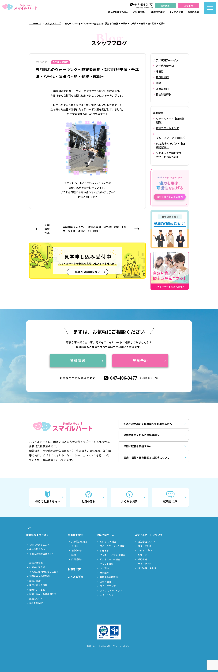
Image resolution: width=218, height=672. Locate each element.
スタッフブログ (53, 23)
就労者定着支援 (37, 567)
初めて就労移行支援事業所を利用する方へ (148, 424)
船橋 (158, 83)
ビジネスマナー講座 (110, 559)
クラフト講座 (106, 563)
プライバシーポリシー (121, 646)
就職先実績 (35, 580)
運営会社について (147, 541)
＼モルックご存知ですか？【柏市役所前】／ (169, 155)
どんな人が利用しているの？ (43, 571)
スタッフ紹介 (144, 546)
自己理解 (104, 550)
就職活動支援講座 (109, 577)
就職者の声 (193, 12)
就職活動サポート (38, 562)
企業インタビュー (38, 589)
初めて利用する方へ (118, 12)
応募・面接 (105, 581)
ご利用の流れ (140, 12)
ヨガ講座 (104, 568)
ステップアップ (108, 586)
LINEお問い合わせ (147, 568)
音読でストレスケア (167, 128)
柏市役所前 (162, 77)
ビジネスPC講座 (108, 541)
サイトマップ (144, 563)
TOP (28, 527)
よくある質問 (176, 12)
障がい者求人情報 (38, 585)
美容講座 (104, 572)
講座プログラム (105, 535)
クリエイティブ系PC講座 (112, 554)
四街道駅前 (162, 89)
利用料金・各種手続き (40, 576)
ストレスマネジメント (111, 590)
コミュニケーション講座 (112, 546)
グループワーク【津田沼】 (171, 138)
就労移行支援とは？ (37, 535)
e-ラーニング (106, 595)
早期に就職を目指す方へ (138, 446)
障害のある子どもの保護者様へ (141, 435)
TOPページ (35, 23)
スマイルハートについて (149, 535)
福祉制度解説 (163, 94)
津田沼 (160, 71)
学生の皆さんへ (37, 549)
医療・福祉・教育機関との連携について (146, 457)
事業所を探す (158, 12)
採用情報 (142, 559)
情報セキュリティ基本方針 (98, 646)
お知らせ (142, 554)
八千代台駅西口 (165, 66)
